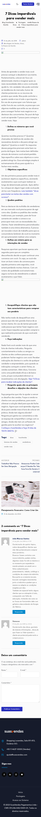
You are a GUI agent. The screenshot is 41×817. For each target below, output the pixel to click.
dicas (12, 437)
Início (20, 792)
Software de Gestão (8, 46)
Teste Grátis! (28, 4)
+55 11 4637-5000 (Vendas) (18, 749)
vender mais (8, 446)
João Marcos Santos (21, 539)
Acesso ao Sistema (20, 800)
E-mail (23, 670)
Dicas (22, 43)
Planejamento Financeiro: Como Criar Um (19, 510)
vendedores (26, 442)
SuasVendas (23, 437)
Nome (4, 670)
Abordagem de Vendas (11, 43)
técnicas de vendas (10, 442)
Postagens (20, 796)
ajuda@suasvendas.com (16, 755)
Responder (19, 612)
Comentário (6, 683)
